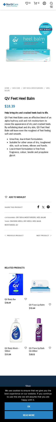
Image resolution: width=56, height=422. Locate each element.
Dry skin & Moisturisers (33, 88)
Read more (29, 415)
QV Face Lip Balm (37, 304)
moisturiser (10, 225)
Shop (28, 385)
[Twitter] (44, 207)
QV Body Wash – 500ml (12, 349)
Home (7, 88)
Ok (28, 406)
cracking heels (16, 221)
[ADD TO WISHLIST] (25, 299)
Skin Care (16, 88)
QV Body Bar (10, 299)
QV (17, 225)
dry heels (27, 221)
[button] (27, 3)
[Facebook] (39, 207)
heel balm (37, 221)
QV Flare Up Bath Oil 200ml (36, 349)
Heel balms (41, 217)
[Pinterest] (49, 207)
